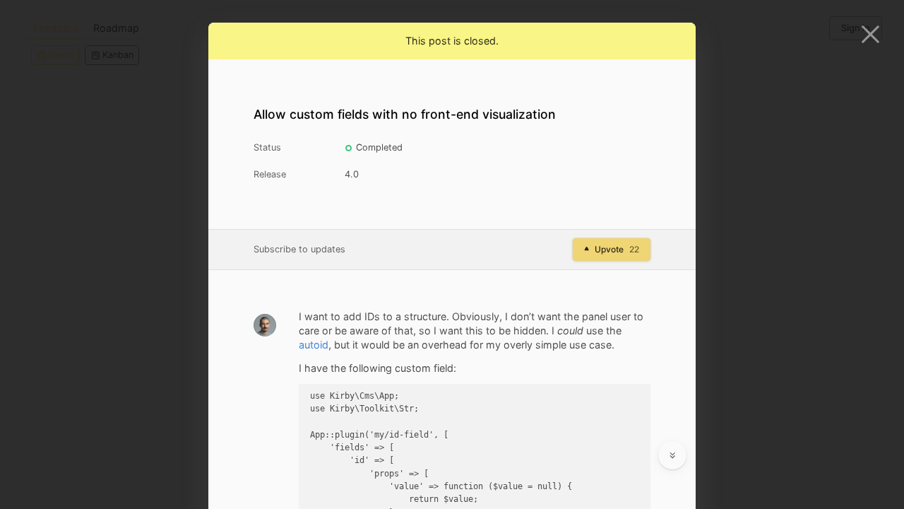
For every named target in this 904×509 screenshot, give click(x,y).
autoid (313, 345)
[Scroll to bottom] (672, 455)
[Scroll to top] (672, 421)
